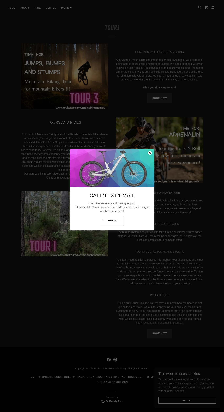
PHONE (112, 220)
